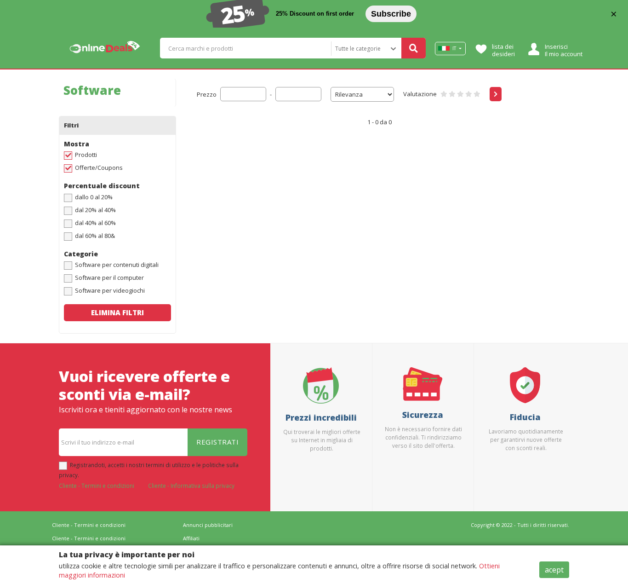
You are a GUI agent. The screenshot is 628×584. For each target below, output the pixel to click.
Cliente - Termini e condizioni (96, 485)
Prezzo (207, 94)
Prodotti (86, 154)
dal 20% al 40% (95, 210)
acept (554, 570)
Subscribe (391, 13)
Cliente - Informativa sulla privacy (191, 485)
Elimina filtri (117, 312)
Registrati (217, 441)
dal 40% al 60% (95, 223)
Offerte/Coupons (99, 167)
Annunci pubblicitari (208, 524)
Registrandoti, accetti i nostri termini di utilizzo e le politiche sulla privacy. (149, 470)
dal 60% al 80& (95, 235)
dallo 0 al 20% (94, 197)
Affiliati (191, 538)
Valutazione (420, 94)
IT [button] (454, 48)
